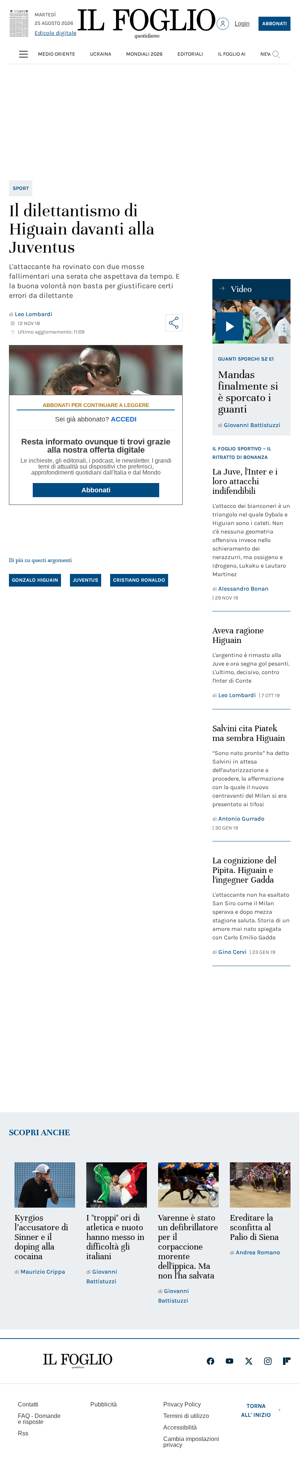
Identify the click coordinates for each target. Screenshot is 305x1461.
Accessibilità (180, 1436)
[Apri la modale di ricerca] (276, 54)
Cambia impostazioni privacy (191, 1451)
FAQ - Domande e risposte (39, 1427)
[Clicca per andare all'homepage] (78, 1369)
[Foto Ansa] (251, 322)
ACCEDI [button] (124, 419)
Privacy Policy (182, 1413)
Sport (21, 188)
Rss (23, 1442)
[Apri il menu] (23, 54)
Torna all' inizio (256, 1419)
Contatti (28, 1413)
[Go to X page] (249, 1369)
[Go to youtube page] (229, 1369)
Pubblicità (103, 1413)
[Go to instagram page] (268, 1369)
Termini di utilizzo (186, 1424)
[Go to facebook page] (210, 1369)
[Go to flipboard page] (286, 1369)
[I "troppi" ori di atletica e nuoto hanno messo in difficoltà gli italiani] (114, 1184)
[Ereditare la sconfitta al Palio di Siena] (255, 1184)
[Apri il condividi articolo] (174, 322)
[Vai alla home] (146, 24)
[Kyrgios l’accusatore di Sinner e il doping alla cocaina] (44, 1184)
